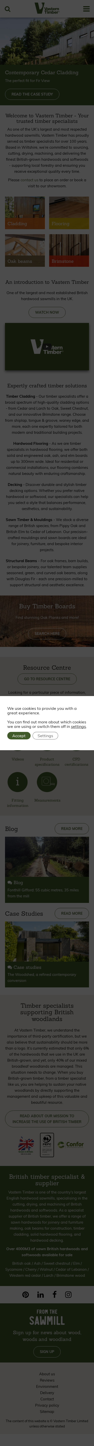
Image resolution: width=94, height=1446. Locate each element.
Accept (19, 735)
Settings (45, 735)
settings (78, 726)
